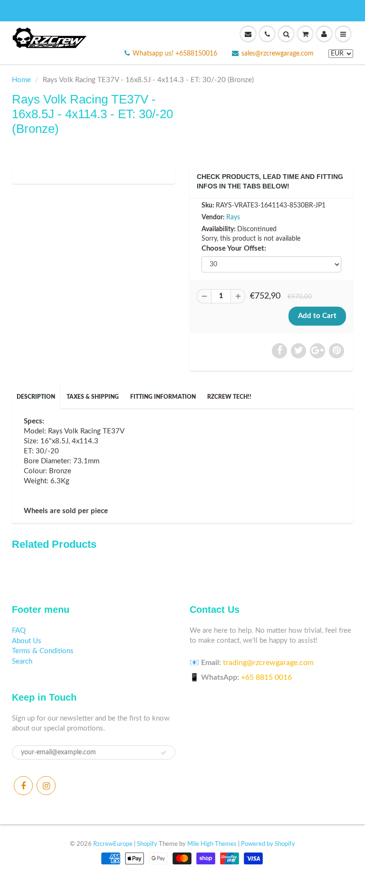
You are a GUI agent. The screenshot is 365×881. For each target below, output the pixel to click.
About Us (26, 641)
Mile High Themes (212, 844)
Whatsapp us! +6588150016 (175, 53)
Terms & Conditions (43, 651)
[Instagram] (46, 785)
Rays (233, 217)
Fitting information (163, 397)
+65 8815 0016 (266, 677)
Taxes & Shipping (93, 397)
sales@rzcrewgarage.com (277, 53)
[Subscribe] (163, 752)
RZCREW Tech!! (229, 397)
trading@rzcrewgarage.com (268, 662)
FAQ (19, 630)
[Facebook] (23, 785)
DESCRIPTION (36, 397)
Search (22, 661)
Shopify (147, 844)
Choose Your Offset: (234, 248)
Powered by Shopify (268, 844)
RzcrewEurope (113, 844)
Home (21, 80)
